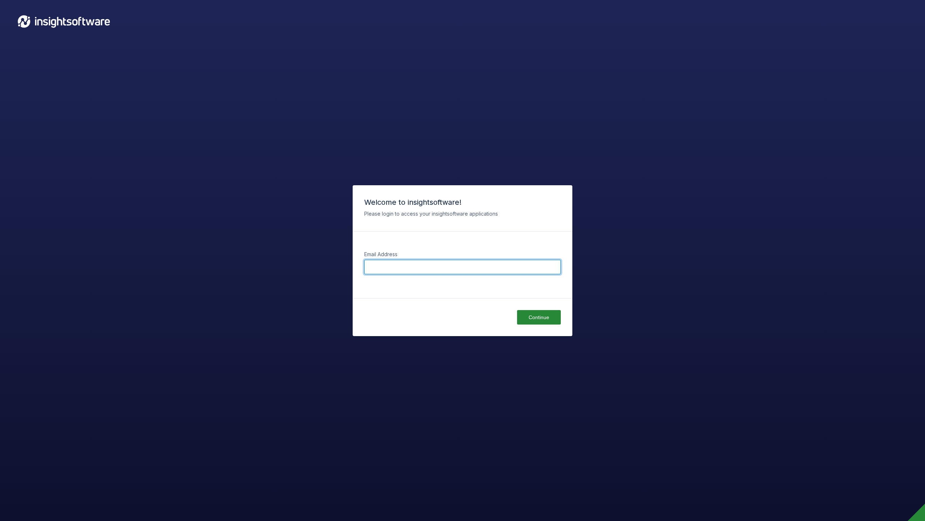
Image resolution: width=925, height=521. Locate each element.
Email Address (380, 254)
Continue (539, 317)
